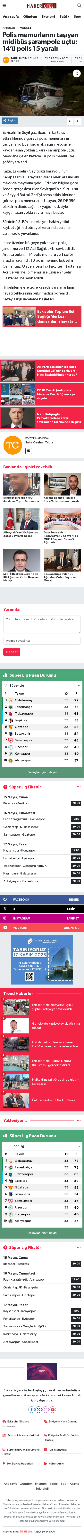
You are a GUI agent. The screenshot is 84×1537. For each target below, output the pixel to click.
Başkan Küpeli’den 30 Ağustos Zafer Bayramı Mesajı (60, 577)
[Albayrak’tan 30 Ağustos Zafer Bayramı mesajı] (21, 519)
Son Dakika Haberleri (20, 1463)
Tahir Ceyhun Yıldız (39, 442)
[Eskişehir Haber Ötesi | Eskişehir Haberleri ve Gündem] (41, 6)
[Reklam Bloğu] (42, 960)
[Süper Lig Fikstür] (79, 787)
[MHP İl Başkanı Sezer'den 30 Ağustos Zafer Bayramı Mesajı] (21, 560)
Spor (77, 16)
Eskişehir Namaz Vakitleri (23, 1435)
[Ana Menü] (4, 5)
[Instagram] (45, 1409)
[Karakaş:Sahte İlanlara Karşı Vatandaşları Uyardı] (62, 484)
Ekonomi (48, 16)
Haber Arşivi (56, 1463)
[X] (38, 1409)
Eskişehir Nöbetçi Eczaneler (16, 1423)
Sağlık (64, 16)
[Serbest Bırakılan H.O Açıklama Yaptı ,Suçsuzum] (21, 484)
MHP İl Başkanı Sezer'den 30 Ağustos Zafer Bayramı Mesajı (21, 577)
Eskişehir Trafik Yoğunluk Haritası (61, 1437)
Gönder (12, 652)
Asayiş (74, 1484)
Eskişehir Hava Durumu (63, 1421)
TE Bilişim (26, 1532)
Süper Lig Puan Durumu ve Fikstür (21, 1451)
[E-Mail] (28, 451)
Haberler (9, 28)
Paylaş (12, 120)
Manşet (25, 28)
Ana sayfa (11, 16)
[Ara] (79, 5)
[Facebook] (31, 1409)
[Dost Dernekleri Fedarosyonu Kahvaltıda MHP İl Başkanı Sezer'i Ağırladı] (62, 519)
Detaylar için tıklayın (42, 772)
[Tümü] (79, 1120)
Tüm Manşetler (57, 1449)
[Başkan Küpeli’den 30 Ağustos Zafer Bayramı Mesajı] (62, 560)
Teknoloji (42, 1488)
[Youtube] (52, 1409)
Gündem (30, 16)
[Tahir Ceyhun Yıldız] (12, 445)
